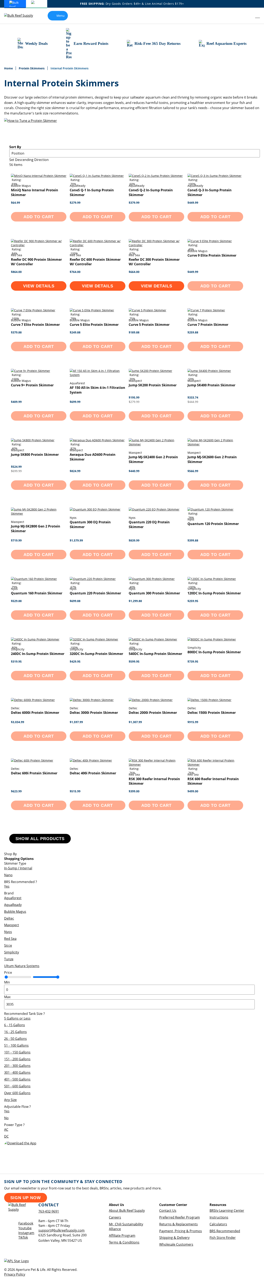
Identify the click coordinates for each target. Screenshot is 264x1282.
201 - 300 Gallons (17, 1065)
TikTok (23, 1237)
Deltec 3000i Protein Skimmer (94, 712)
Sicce (8, 945)
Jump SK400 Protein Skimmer (211, 385)
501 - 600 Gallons (17, 1086)
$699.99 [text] (75, 402)
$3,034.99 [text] (17, 722)
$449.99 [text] (192, 203)
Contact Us (167, 1210)
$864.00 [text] (16, 272)
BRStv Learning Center (227, 1210)
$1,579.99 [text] (76, 540)
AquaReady (13, 904)
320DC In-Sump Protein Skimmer (96, 653)
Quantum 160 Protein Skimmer (36, 593)
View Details (38, 286)
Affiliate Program (122, 1235)
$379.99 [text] (134, 203)
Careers (115, 1217)
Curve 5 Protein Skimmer (149, 324)
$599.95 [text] (134, 661)
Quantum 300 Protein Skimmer (154, 593)
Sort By (15, 147)
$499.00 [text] (192, 791)
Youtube (25, 1228)
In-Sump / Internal (18, 868)
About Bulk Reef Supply (127, 1210)
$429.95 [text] (75, 661)
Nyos (8, 932)
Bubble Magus (15, 911)
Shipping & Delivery (174, 1237)
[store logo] (21, 15)
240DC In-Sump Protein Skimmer (37, 653)
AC (6, 1129)
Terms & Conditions (124, 1242)
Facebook (25, 1223)
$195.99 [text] (134, 397)
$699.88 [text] (75, 601)
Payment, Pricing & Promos (180, 1231)
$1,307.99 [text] (135, 722)
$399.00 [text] (134, 791)
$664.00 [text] (134, 272)
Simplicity (11, 952)
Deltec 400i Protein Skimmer (93, 773)
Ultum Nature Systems (21, 966)
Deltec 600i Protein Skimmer (34, 773)
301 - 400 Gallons (17, 1072)
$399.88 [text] (192, 540)
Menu (61, 16)
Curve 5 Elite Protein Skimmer (94, 324)
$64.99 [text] (15, 203)
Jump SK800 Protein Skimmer (35, 454)
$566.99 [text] (192, 471)
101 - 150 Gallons (17, 1052)
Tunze (8, 959)
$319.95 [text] (16, 661)
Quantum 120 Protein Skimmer (213, 523)
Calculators (218, 1224)
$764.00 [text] (75, 272)
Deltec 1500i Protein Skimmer (211, 712)
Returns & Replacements (178, 1224)
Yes (6, 886)
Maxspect (11, 925)
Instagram (26, 1233)
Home (9, 68)
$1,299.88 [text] (135, 601)
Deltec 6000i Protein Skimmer (35, 712)
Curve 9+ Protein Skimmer (32, 385)
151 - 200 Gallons (17, 1059)
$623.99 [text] (16, 791)
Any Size (10, 1099)
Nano (8, 875)
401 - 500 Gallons (17, 1079)
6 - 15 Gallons (14, 1025)
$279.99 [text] (75, 203)
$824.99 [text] (75, 471)
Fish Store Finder (223, 1237)
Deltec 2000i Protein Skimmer (153, 712)
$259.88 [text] (192, 332)
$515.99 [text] (75, 791)
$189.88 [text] (134, 332)
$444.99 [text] (192, 402)
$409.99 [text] (16, 402)
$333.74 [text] (192, 397)
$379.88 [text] (16, 332)
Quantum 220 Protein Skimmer (95, 593)
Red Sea (10, 938)
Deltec (9, 918)
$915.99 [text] (192, 722)
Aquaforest (12, 898)
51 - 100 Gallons (16, 1045)
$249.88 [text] (75, 332)
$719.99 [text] (16, 540)
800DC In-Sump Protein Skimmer (214, 652)
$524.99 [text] (16, 467)
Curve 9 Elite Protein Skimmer (211, 255)
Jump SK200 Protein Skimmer (153, 385)
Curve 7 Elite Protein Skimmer (35, 324)
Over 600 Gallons (17, 1093)
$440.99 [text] (134, 471)
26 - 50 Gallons (15, 1038)
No (6, 1118)
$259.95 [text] (192, 601)
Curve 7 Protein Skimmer (207, 324)
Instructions (219, 1217)
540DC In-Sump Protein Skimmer (155, 653)
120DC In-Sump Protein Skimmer (214, 593)
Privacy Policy (14, 1274)
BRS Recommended (225, 1231)
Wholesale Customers (176, 1244)
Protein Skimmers (32, 68)
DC (6, 1136)
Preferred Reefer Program (179, 1217)
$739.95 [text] (192, 661)
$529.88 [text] (16, 601)
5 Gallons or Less (17, 1018)
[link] (248, 15)
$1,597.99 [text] (76, 722)
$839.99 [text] (134, 540)
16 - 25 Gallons (15, 1032)
